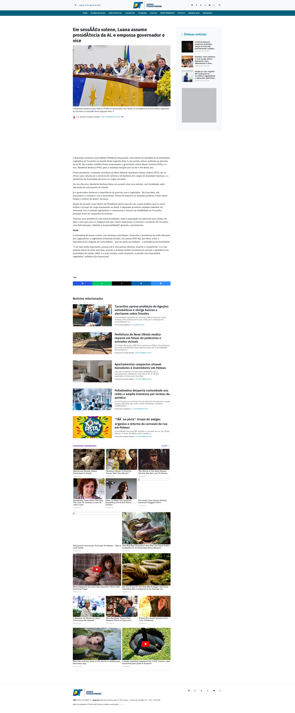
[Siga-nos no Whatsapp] (214, 5)
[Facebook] (82, 283)
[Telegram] (161, 283)
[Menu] (75, 5)
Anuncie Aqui (194, 13)
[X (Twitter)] (121, 283)
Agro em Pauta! (115, 13)
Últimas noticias (98, 13)
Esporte (181, 13)
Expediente (207, 13)
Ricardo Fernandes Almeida (90, 117)
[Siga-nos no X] (205, 5)
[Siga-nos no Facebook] (192, 5)
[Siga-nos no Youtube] (210, 5)
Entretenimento (167, 13)
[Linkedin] (141, 283)
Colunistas (130, 13)
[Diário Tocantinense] (147, 5)
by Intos (121, 704)
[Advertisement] (121, 138)
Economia (142, 13)
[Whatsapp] (102, 283)
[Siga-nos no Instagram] (196, 5)
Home (85, 13)
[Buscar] (219, 5)
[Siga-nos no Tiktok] (201, 5)
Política (153, 13)
